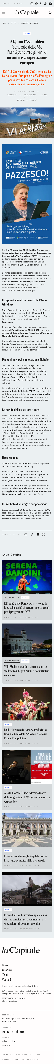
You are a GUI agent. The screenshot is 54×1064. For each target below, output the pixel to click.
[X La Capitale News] (41, 3)
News (5, 965)
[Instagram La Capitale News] (31, 3)
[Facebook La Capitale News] (36, 3)
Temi (5, 975)
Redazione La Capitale (29, 92)
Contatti (6, 979)
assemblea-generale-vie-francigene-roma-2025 (30, 23)
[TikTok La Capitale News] (45, 3)
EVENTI (13, 23)
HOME (4, 23)
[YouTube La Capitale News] (50, 3)
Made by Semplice (30, 1060)
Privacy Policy (8, 1041)
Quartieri (7, 970)
